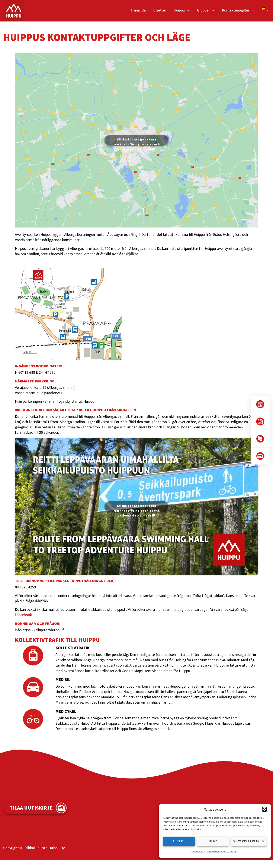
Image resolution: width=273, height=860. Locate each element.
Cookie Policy (198, 851)
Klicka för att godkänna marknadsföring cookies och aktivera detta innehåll (136, 141)
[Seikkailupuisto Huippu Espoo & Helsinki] (14, 10)
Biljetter (159, 10)
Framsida (138, 10)
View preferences (248, 841)
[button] (264, 809)
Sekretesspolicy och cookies (222, 851)
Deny (213, 841)
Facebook (24, 614)
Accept (179, 841)
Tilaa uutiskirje (31, 807)
